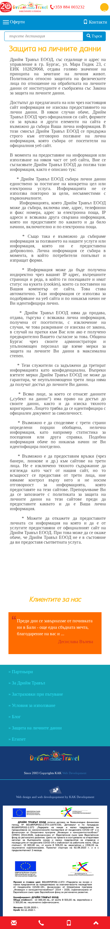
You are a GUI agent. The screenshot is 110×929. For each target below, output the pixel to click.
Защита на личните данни (37, 727)
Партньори (22, 671)
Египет (19, 739)
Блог (16, 716)
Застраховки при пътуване (37, 694)
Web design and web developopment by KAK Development (55, 797)
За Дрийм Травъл (28, 683)
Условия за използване (33, 705)
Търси (96, 36)
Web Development (74, 773)
